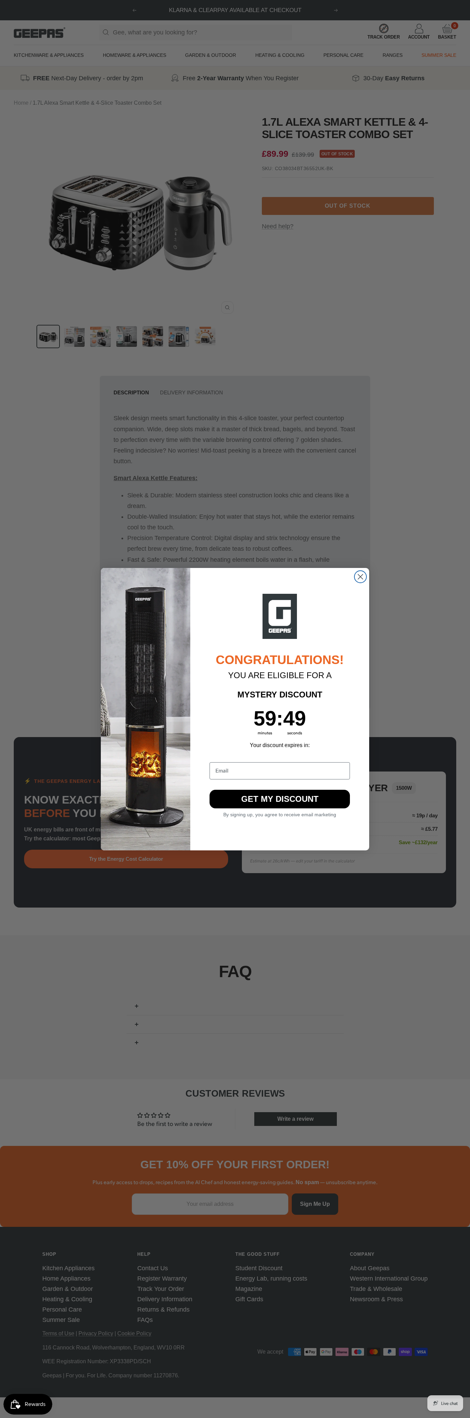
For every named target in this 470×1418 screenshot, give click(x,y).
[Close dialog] (360, 577)
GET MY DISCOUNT (280, 799)
